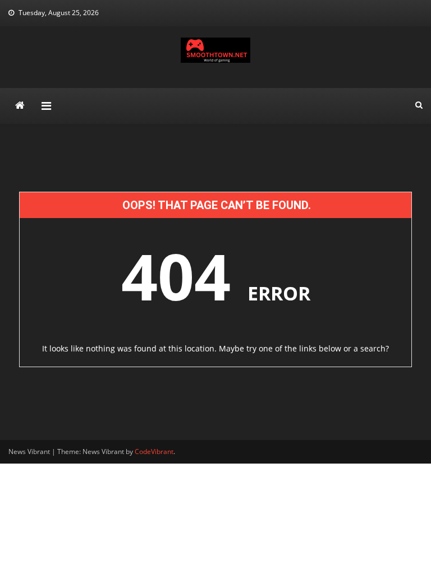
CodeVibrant (154, 451)
